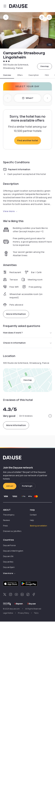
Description (34, 75)
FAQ (47, 75)
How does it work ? (13, 332)
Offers (19, 75)
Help (32, 520)
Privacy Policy (23, 613)
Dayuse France (9, 545)
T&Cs (36, 613)
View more (9, 211)
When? (29, 98)
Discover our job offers (12, 531)
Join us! (9, 486)
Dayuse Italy (8, 561)
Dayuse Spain (9, 567)
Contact (33, 514)
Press (5, 525)
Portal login (27, 486)
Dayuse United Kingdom (13, 551)
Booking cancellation (38, 525)
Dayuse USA (8, 556)
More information (16, 314)
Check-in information (14, 342)
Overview (7, 75)
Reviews (6, 520)
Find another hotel (27, 140)
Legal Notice (8, 613)
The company (8, 514)
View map (44, 66)
